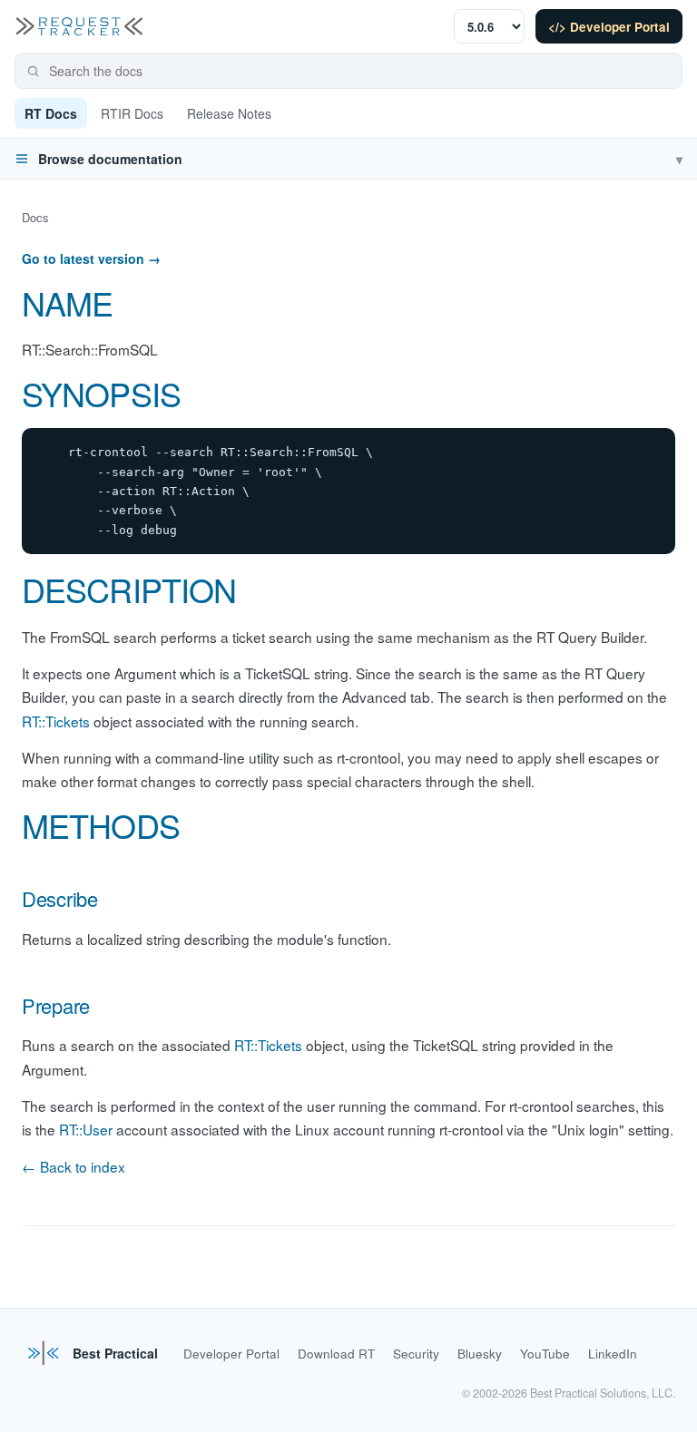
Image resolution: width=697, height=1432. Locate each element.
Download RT (336, 1353)
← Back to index (73, 1166)
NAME (67, 302)
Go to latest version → (91, 258)
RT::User (86, 1129)
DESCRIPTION (129, 589)
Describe (60, 898)
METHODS (101, 825)
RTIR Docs (132, 113)
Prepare (56, 1005)
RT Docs (51, 113)
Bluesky (479, 1353)
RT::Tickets (56, 721)
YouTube (545, 1353)
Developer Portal (231, 1353)
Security (416, 1353)
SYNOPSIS (101, 393)
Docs (35, 217)
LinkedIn (612, 1353)
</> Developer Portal (609, 26)
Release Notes (229, 113)
